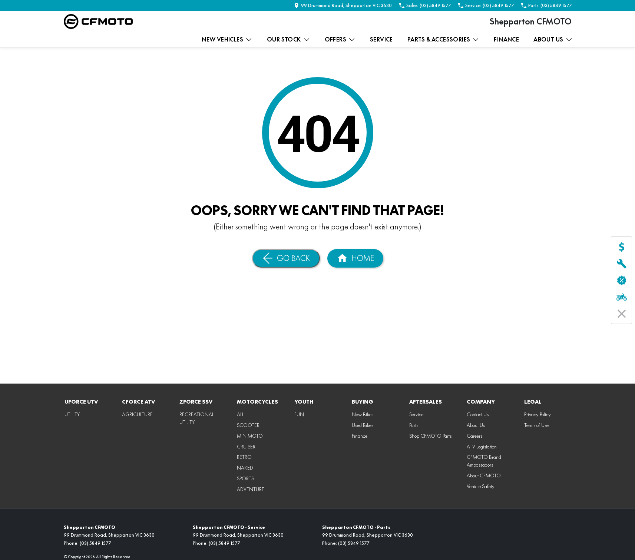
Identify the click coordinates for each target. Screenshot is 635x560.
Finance (506, 39)
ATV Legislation (482, 447)
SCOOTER (248, 425)
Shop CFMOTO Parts (430, 436)
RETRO (244, 457)
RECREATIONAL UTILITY (196, 418)
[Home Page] (98, 21)
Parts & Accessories (438, 39)
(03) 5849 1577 (95, 543)
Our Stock (284, 39)
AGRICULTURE (137, 414)
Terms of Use (536, 425)
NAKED (245, 468)
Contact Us (478, 414)
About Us (548, 39)
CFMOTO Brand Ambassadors (484, 461)
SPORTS (245, 478)
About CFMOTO (484, 475)
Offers (335, 39)
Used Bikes (362, 425)
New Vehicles (222, 39)
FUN (299, 414)
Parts (413, 425)
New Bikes (362, 414)
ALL (240, 414)
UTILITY (72, 414)
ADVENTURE (250, 489)
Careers (474, 436)
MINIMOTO (250, 436)
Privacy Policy (537, 414)
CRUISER (246, 447)
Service (381, 39)
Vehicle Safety (481, 486)
